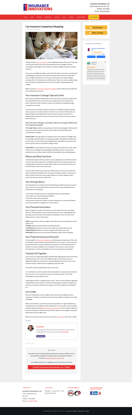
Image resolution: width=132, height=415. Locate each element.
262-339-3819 (64, 332)
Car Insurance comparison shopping (46, 89)
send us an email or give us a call (54, 358)
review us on (100, 56)
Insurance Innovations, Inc (98, 49)
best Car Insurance (41, 62)
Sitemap (87, 411)
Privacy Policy (81, 411)
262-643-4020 (105, 11)
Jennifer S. (94, 62)
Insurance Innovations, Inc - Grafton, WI (37, 7)
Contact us (61, 317)
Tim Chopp (40, 326)
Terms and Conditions (71, 411)
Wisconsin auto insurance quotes (51, 308)
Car (32, 343)
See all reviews (91, 56)
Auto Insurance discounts (44, 240)
